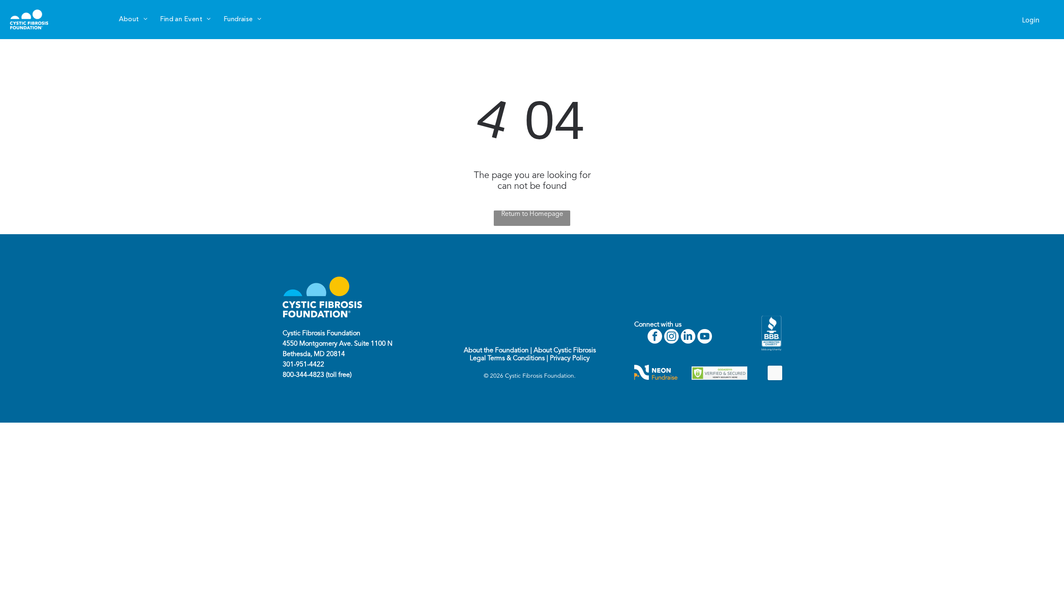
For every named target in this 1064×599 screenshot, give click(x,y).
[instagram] (671, 337)
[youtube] (704, 337)
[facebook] (655, 337)
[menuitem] (133, 19)
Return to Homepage (532, 214)
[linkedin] (688, 337)
